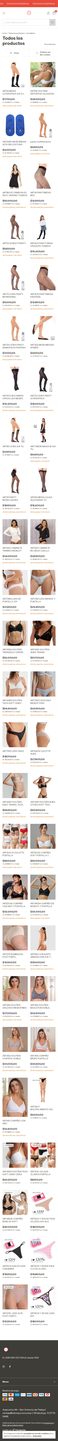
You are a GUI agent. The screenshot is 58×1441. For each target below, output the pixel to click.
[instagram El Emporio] (3, 1366)
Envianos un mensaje (35, 3)
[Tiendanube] (14, 1431)
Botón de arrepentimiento (12, 1425)
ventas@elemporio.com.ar (17, 1412)
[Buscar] (52, 22)
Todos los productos (17, 33)
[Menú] (3, 13)
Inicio (4, 33)
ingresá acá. (49, 1423)
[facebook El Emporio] (10, 1366)
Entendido (37, 1436)
